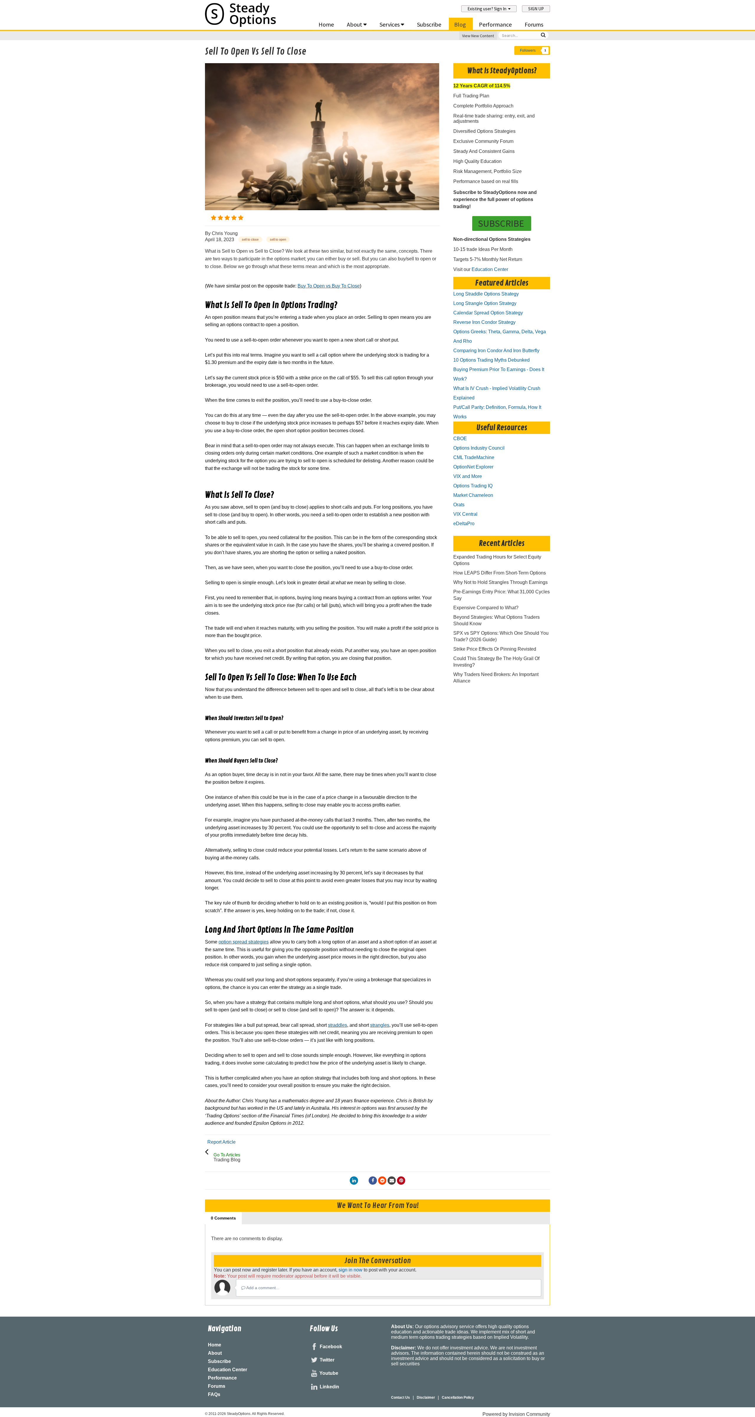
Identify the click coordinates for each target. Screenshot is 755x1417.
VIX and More (467, 476)
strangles (379, 1025)
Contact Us (400, 1397)
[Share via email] (392, 1180)
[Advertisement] (322, 483)
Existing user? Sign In (487, 9)
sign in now (350, 1269)
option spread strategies (244, 941)
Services (390, 24)
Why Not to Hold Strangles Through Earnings (500, 582)
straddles (337, 1025)
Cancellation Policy (458, 1397)
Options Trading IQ (473, 485)
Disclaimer (426, 1397)
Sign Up (536, 9)
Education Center (490, 269)
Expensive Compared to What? (485, 607)
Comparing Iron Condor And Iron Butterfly (496, 350)
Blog (460, 24)
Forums (534, 24)
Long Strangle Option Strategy (484, 303)
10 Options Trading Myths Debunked (491, 360)
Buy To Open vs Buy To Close (329, 285)
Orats (459, 504)
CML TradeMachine (473, 457)
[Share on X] (363, 1180)
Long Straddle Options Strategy (486, 293)
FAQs (214, 1394)
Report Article (221, 1142)
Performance (495, 24)
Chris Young (225, 233)
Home (326, 24)
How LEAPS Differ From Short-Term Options (499, 572)
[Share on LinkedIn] (354, 1180)
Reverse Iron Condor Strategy (484, 322)
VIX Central (465, 514)
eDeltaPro (464, 523)
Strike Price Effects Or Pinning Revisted (494, 649)
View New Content (478, 35)
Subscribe (429, 24)
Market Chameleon (473, 495)
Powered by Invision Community (516, 1414)
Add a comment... (262, 1287)
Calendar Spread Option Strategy (488, 312)
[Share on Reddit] (382, 1180)
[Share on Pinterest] (401, 1180)
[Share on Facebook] (373, 1180)
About (355, 24)
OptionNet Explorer (473, 466)
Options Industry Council (479, 447)
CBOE (460, 438)
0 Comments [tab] (223, 1218)
